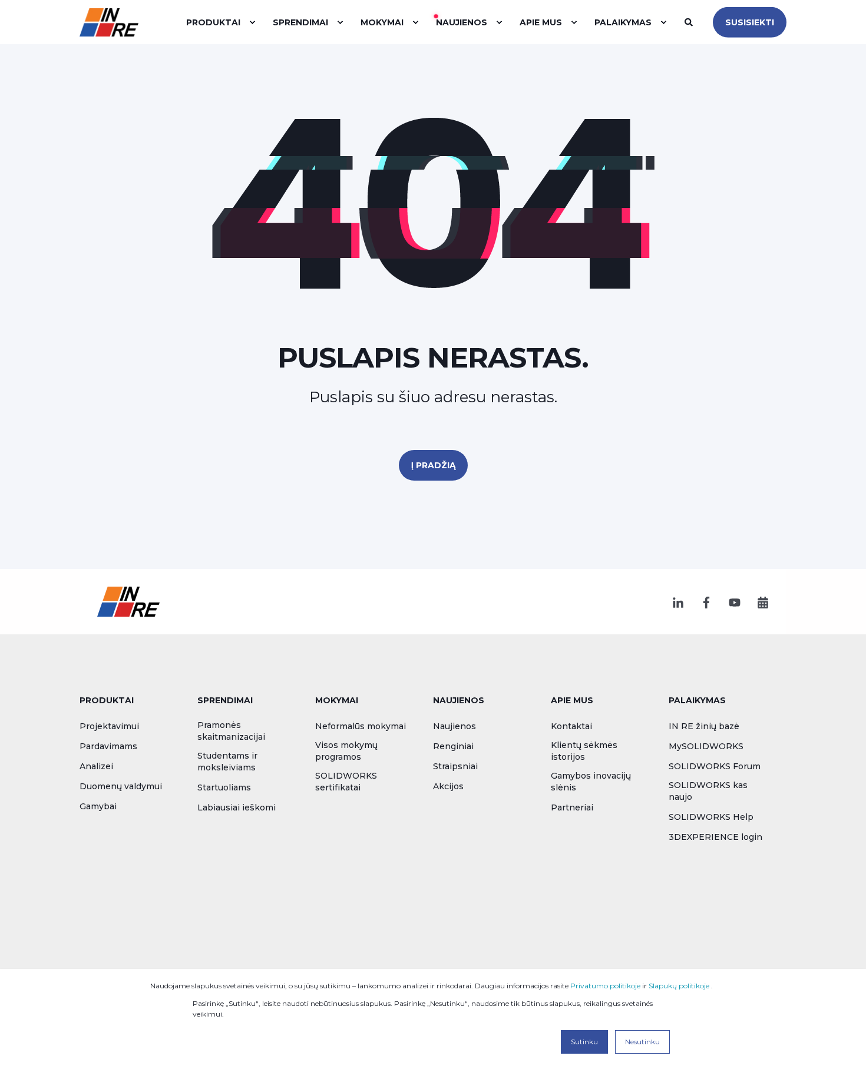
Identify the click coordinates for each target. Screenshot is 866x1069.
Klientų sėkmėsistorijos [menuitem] (584, 751)
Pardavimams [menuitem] (108, 746)
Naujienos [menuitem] (458, 701)
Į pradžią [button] (433, 465)
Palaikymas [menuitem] (697, 701)
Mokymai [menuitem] (336, 701)
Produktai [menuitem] (107, 701)
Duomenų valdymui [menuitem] (121, 786)
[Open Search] (690, 21)
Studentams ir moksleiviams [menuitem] (227, 761)
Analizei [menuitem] (96, 766)
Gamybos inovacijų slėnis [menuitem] (591, 781)
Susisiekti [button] (749, 21)
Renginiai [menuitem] (453, 746)
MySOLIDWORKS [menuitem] (706, 746)
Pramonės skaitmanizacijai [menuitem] (231, 731)
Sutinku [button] (584, 1041)
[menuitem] (252, 22)
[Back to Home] (109, 22)
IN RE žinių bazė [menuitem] (704, 726)
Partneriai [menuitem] (572, 807)
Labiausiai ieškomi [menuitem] (236, 807)
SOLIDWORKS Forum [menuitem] (715, 766)
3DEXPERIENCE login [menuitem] (715, 837)
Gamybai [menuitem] (98, 806)
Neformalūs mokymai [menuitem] (360, 726)
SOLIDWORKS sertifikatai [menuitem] (346, 781)
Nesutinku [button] (642, 1041)
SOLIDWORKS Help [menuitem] (711, 817)
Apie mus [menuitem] (572, 701)
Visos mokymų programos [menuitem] (346, 751)
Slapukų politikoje (679, 985)
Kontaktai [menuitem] (571, 726)
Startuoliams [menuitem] (224, 787)
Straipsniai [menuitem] (455, 766)
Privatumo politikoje (605, 985)
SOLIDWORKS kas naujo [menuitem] (708, 791)
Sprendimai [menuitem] (225, 701)
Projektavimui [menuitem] (109, 726)
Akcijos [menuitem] (448, 786)
